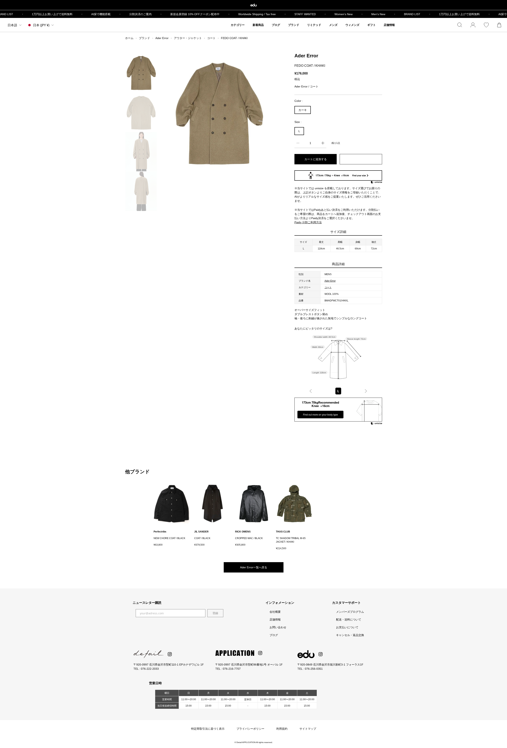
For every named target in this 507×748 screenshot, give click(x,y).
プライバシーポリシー (250, 728)
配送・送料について (348, 619)
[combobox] (338, 391)
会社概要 (275, 611)
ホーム (129, 38)
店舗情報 (275, 619)
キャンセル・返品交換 (350, 635)
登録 (215, 613)
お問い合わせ (278, 627)
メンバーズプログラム (350, 611)
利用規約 (281, 728)
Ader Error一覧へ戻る (253, 567)
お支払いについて (347, 627)
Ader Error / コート (306, 86)
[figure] (310, 391)
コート (211, 38)
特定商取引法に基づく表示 (208, 728)
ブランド (144, 38)
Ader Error (162, 38)
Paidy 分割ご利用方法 (308, 222)
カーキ (302, 110)
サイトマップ (307, 728)
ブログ (274, 635)
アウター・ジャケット (188, 38)
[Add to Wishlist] (361, 159)
